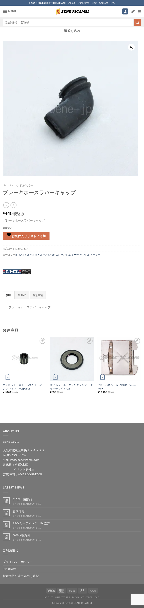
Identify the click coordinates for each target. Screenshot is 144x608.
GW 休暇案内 (21, 535)
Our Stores (83, 2)
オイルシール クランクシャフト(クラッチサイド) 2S (71, 386)
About (71, 2)
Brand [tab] (21, 295)
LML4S (7, 185)
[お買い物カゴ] (139, 11)
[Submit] (137, 22)
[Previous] (3, 373)
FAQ (112, 2)
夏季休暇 (19, 511)
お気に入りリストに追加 (28, 236)
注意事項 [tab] (38, 295)
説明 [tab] (8, 295)
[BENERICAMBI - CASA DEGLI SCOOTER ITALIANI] (72, 11)
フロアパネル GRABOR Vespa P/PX (117, 386)
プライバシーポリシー (18, 561)
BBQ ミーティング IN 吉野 (31, 523)
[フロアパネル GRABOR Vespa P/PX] (119, 359)
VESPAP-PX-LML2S (49, 254)
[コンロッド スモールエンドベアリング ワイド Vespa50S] (24, 359)
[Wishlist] (133, 11)
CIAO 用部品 (22, 499)
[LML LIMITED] (17, 271)
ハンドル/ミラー (24, 185)
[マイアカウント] (125, 11)
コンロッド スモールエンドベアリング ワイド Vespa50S (24, 386)
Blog (94, 2)
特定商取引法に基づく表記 (21, 576)
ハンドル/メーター (90, 254)
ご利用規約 (9, 568)
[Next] (141, 373)
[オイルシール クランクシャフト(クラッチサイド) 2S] (72, 359)
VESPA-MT (31, 254)
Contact (103, 2)
